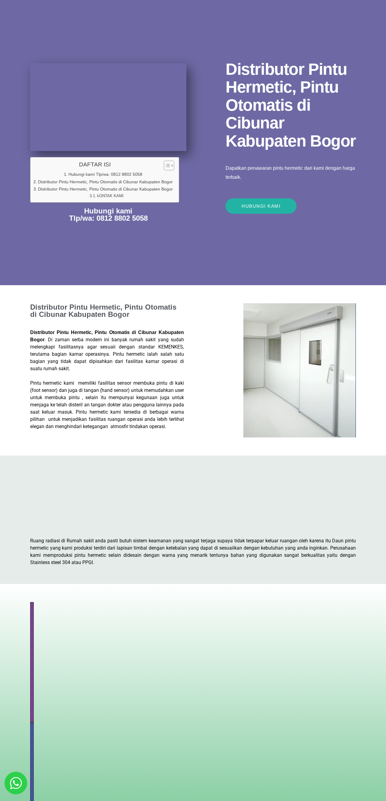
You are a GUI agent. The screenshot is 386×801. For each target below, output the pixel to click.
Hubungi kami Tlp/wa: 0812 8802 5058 (105, 174)
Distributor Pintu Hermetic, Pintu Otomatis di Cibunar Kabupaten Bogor (105, 181)
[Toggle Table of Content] (166, 165)
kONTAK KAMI (110, 196)
